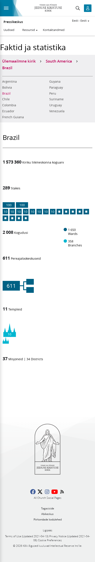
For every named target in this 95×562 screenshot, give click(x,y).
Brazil (6, 93)
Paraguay (56, 87)
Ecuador (8, 111)
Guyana (55, 81)
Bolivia (7, 87)
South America (59, 61)
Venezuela (57, 111)
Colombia (9, 105)
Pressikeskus (13, 21)
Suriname (56, 99)
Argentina (9, 81)
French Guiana (13, 117)
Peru (52, 93)
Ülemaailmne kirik (19, 61)
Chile (6, 99)
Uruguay (55, 105)
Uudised (9, 30)
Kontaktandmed (54, 30)
